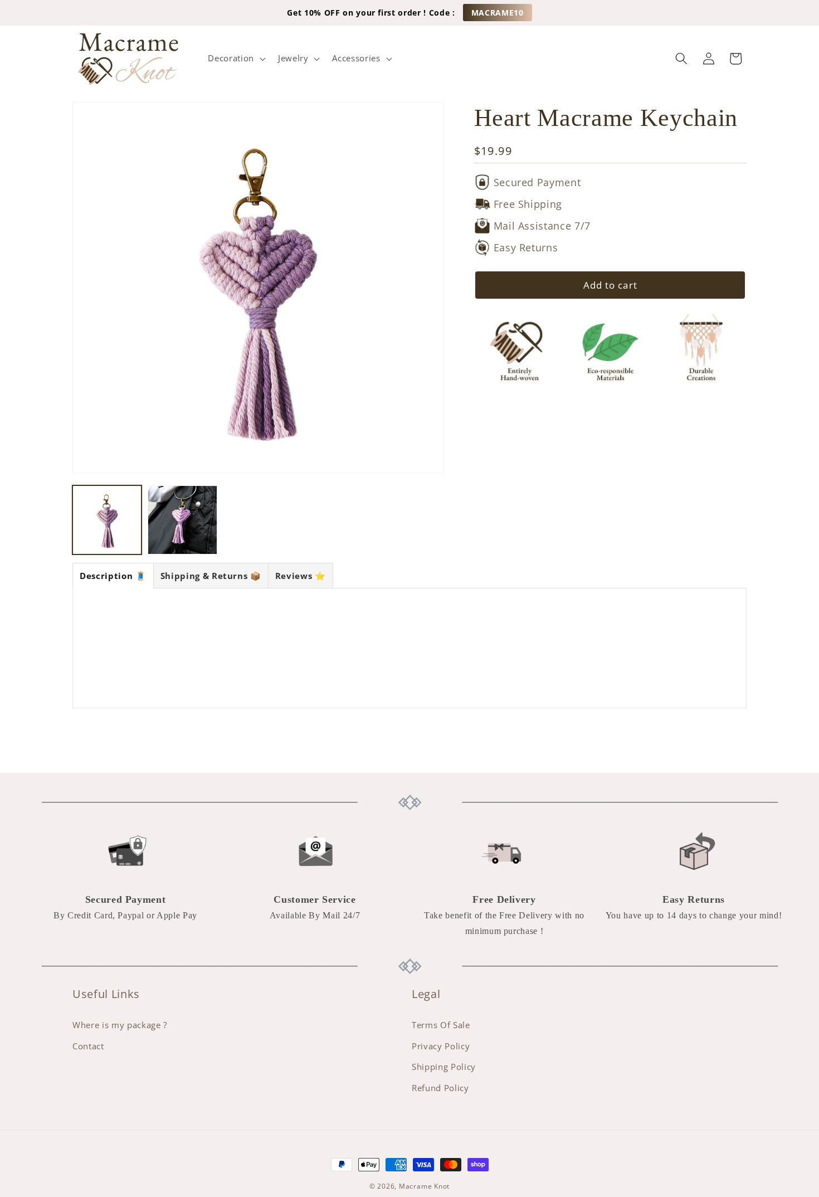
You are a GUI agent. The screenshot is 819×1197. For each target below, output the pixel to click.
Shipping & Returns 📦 (210, 575)
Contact (88, 1046)
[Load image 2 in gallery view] (182, 519)
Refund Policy (440, 1088)
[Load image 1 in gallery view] (107, 519)
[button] (235, 58)
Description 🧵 (113, 575)
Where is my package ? (119, 1025)
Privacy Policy (441, 1046)
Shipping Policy (444, 1067)
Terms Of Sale (441, 1025)
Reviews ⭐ (300, 575)
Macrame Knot (424, 1186)
